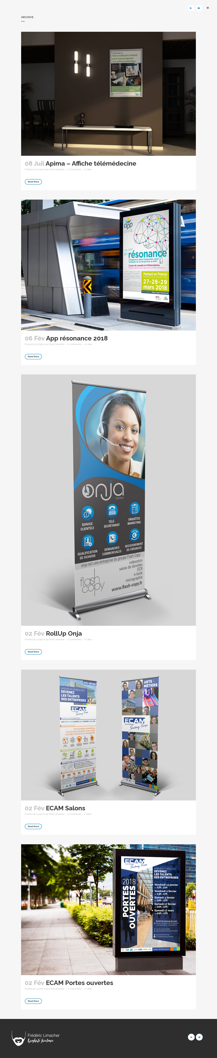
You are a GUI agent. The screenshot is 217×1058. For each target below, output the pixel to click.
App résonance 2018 (77, 338)
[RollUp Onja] (108, 500)
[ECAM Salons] (108, 735)
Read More (33, 182)
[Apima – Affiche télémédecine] (108, 94)
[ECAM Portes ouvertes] (108, 909)
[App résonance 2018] (108, 265)
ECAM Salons (65, 808)
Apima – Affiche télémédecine (91, 163)
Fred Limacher (56, 169)
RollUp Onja (64, 633)
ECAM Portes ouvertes (79, 982)
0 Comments (74, 169)
